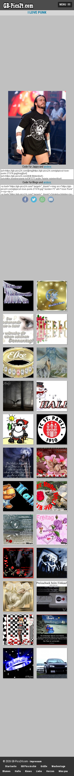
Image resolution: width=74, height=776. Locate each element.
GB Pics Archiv (28, 766)
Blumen (6, 771)
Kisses (28, 771)
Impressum (36, 761)
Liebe (39, 771)
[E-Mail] (51, 201)
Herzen (50, 771)
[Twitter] (34, 201)
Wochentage (58, 766)
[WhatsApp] (42, 201)
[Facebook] (25, 201)
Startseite (11, 766)
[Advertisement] (37, 53)
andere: (48, 166)
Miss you (63, 771)
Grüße (44, 766)
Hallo (18, 771)
